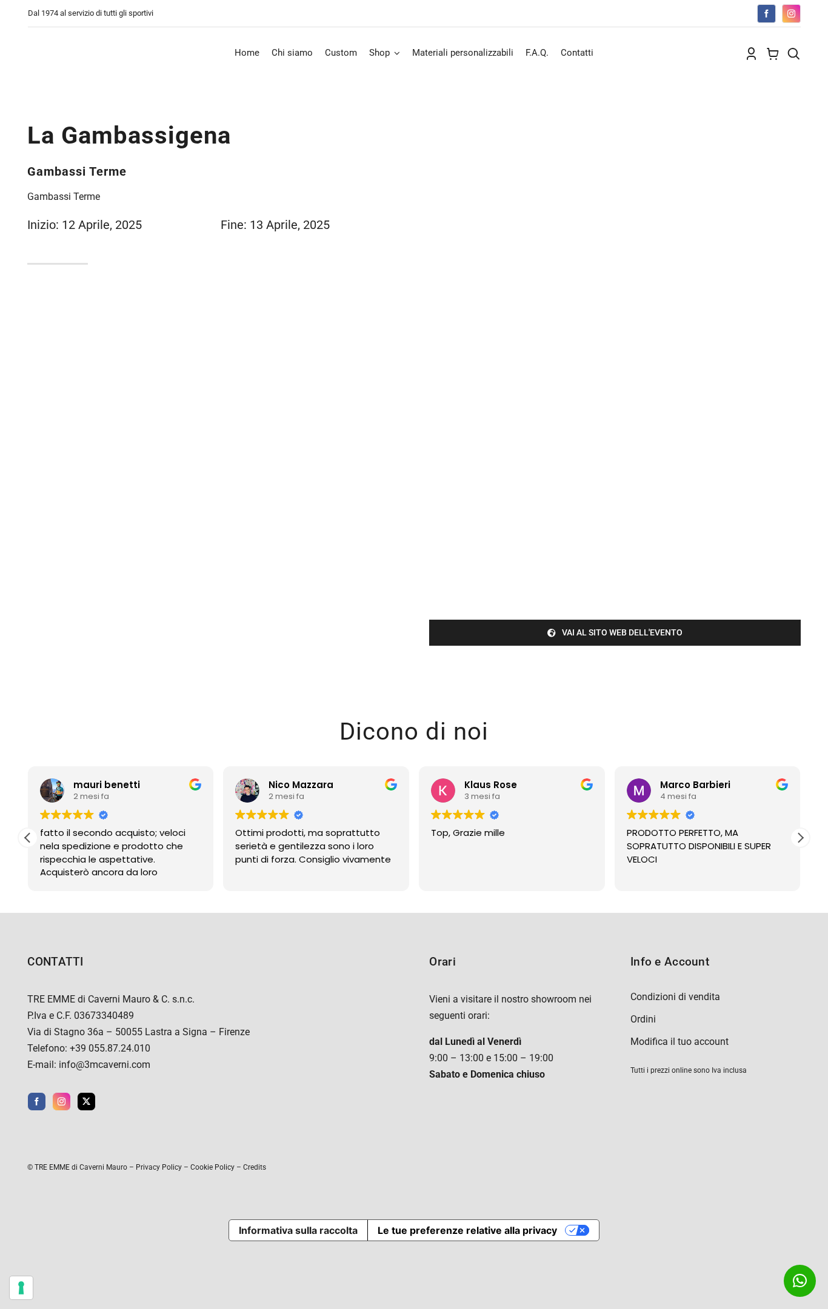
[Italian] (700, 12)
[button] (800, 838)
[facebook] (766, 13)
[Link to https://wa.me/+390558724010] (800, 1281)
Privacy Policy (159, 1167)
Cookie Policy (212, 1167)
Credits (254, 1167)
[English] (663, 12)
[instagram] (791, 13)
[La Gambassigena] (614, 120)
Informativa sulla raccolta (298, 1230)
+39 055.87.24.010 (110, 1048)
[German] (688, 12)
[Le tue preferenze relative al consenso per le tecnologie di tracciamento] (21, 1287)
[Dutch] (651, 12)
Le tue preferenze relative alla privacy (467, 1230)
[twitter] (86, 1101)
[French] (675, 12)
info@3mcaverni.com (104, 1064)
